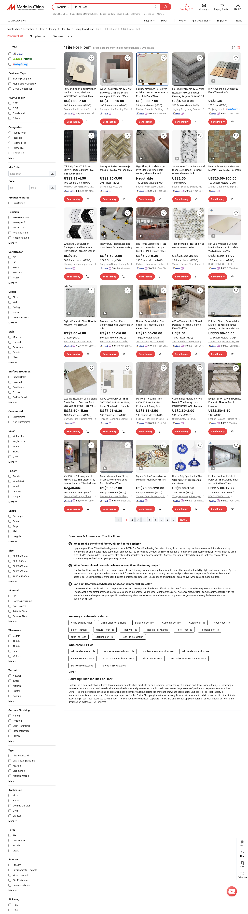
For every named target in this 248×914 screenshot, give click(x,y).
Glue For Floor (78, 636)
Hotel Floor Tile (184, 629)
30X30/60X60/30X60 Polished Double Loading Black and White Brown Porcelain (80, 92)
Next (183, 519)
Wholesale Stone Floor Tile (195, 651)
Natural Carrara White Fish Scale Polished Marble (150, 325)
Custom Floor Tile (171, 622)
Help (181, 20)
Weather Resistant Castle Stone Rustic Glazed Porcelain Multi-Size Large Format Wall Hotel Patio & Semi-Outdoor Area (80, 402)
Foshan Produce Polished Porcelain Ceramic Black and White (223, 479)
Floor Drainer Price (152, 658)
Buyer (164, 20)
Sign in (237, 8)
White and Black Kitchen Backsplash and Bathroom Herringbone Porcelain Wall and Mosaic (80, 247)
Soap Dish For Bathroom (128, 14)
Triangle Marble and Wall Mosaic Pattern (188, 245)
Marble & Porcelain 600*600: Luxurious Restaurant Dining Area (149, 402)
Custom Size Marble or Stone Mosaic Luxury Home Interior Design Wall (187, 402)
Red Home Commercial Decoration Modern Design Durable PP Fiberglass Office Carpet (151, 247)
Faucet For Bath (107, 14)
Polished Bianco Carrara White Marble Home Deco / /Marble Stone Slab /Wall (224, 325)
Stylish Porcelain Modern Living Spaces (80, 323)
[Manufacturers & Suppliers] (25, 6)
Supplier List (38, 36)
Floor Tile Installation (132, 636)
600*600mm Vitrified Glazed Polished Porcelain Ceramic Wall (187, 325)
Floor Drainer (148, 14)
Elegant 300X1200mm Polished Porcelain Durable (224, 402)
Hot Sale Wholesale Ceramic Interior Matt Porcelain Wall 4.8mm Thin (223, 247)
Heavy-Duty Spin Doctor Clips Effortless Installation (187, 479)
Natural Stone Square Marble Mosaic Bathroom (224, 168)
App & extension (200, 20)
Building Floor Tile (144, 622)
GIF (67, 81)
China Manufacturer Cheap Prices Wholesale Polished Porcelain (114, 479)
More (71, 671)
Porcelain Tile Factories (114, 665)
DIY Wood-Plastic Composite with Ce (223, 90)
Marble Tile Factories (82, 665)
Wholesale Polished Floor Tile (119, 651)
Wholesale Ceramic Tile (83, 651)
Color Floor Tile (197, 622)
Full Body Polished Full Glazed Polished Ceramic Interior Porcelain (152, 92)
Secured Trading (64, 36)
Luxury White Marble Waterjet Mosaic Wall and (116, 168)
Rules (239, 20)
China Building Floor (81, 622)
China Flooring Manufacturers (84, 14)
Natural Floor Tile (105, 629)
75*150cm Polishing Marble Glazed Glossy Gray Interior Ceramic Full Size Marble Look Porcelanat (79, 479)
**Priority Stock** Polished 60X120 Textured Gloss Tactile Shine (79, 170)
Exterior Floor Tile (104, 636)
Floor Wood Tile (222, 622)
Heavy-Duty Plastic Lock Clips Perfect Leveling (116, 245)
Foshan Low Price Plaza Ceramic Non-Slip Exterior (116, 325)
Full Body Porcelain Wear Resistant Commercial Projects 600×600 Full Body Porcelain (188, 92)
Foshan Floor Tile (210, 629)
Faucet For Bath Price (82, 658)
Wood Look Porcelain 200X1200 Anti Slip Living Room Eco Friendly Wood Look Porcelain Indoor (116, 402)
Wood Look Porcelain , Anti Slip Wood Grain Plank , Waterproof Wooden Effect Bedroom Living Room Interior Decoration (116, 92)
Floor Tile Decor (79, 629)
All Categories (18, 20)
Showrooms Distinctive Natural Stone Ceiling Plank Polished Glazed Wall (188, 170)
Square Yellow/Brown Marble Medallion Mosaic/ (151, 477)
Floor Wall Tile (130, 629)
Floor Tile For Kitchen (157, 629)
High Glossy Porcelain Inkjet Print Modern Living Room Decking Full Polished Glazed (152, 170)
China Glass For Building (113, 622)
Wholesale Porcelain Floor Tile (158, 651)
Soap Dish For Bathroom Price (118, 658)
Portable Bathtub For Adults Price (188, 658)
